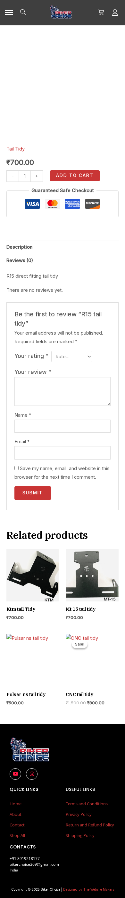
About (15, 814)
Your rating (31, 355)
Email (21, 442)
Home (15, 804)
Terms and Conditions (87, 804)
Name (22, 415)
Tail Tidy (15, 149)
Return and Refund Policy (90, 825)
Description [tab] (19, 247)
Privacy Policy (79, 814)
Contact (17, 825)
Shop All (17, 835)
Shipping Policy (80, 835)
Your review (32, 371)
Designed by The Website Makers (88, 889)
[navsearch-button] (23, 12)
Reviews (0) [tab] (19, 260)
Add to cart (75, 175)
